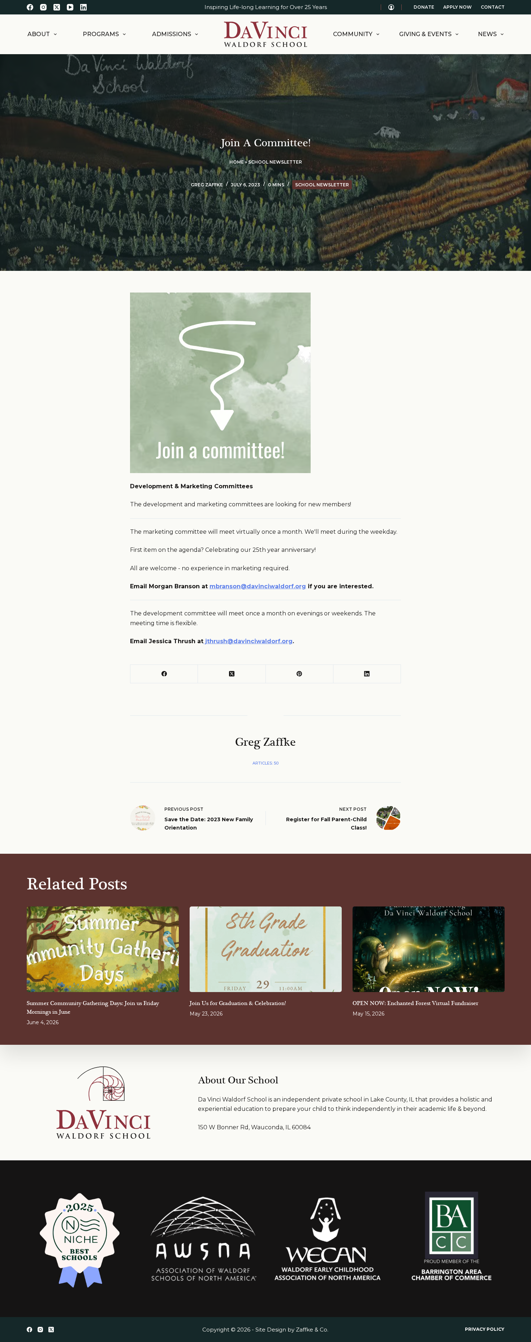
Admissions (171, 34)
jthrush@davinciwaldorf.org (248, 641)
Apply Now (457, 7)
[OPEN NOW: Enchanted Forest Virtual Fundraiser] (429, 949)
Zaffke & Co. (312, 1329)
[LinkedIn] (83, 7)
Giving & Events (425, 34)
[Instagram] (43, 7)
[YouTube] (70, 7)
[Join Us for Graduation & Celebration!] (266, 949)
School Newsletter (275, 162)
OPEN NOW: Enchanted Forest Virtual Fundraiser (415, 1003)
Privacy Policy (484, 1329)
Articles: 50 (265, 763)
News (487, 34)
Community (352, 34)
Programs (101, 34)
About (38, 34)
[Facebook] (30, 7)
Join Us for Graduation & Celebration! (238, 1003)
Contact (493, 7)
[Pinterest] (299, 674)
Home (236, 162)
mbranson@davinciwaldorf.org (258, 586)
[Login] (391, 7)
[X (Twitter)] (56, 7)
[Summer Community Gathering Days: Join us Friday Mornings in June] (103, 949)
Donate (424, 7)
